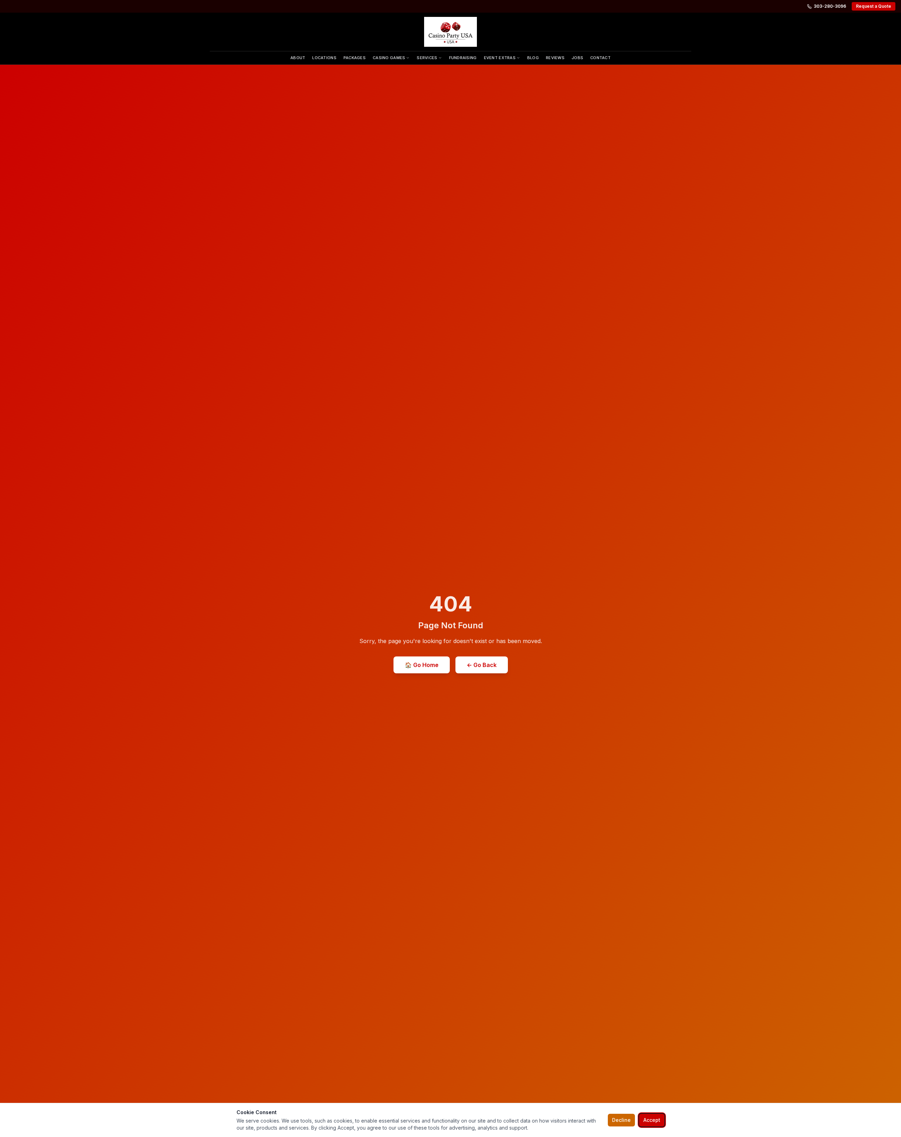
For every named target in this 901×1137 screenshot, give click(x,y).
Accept (651, 1120)
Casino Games (389, 57)
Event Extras (500, 57)
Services (427, 57)
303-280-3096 (830, 6)
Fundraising (463, 57)
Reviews (555, 57)
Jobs (577, 57)
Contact (600, 57)
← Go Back (482, 664)
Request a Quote (873, 6)
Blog (533, 57)
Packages (355, 57)
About (297, 57)
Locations (324, 57)
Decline (621, 1120)
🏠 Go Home (422, 664)
